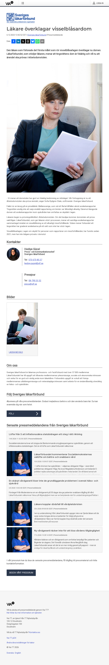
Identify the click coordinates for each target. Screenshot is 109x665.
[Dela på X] (23, 41)
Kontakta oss (34, 632)
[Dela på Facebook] (13, 41)
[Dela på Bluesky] (33, 41)
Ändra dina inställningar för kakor (20, 643)
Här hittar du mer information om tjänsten (24, 613)
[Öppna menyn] (23, 3)
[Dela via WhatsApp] (37, 41)
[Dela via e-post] (42, 41)
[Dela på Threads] (28, 41)
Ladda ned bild (16, 352)
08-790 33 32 (35, 280)
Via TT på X (11, 638)
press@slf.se (30, 284)
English (18, 653)
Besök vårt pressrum (21, 572)
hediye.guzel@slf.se (33, 263)
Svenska (10, 653)
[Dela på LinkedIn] (18, 41)
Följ (11, 413)
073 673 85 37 (35, 260)
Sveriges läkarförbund (37, 35)
